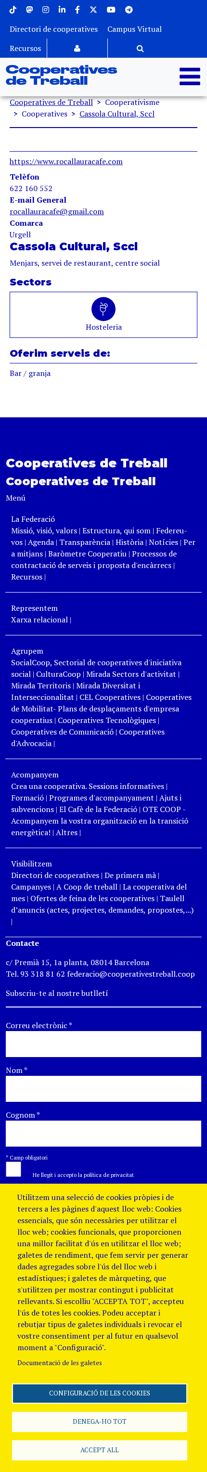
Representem (34, 608)
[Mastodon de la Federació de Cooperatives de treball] (29, 9)
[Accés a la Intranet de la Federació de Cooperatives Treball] (77, 48)
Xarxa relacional (39, 619)
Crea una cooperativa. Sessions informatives (87, 786)
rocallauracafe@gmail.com (57, 211)
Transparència (84, 542)
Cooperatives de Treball (61, 76)
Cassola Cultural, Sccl (117, 113)
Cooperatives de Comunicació (62, 731)
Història (129, 542)
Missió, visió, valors (44, 530)
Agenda (42, 542)
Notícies (164, 542)
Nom (16, 1070)
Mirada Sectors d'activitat (131, 674)
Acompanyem (35, 774)
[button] (78, 1174)
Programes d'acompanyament (101, 797)
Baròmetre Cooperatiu (87, 553)
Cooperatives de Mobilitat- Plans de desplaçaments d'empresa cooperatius (101, 708)
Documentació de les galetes (59, 1362)
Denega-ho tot (100, 1421)
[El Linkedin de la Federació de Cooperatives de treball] (62, 9)
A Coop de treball (86, 886)
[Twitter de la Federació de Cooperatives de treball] (93, 9)
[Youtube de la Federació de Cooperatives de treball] (111, 9)
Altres (67, 832)
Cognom (23, 1115)
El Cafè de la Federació (98, 809)
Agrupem (27, 651)
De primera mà (130, 875)
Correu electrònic (39, 1025)
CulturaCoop (58, 674)
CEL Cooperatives (110, 697)
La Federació (33, 519)
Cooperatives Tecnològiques (107, 720)
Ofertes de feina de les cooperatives (92, 898)
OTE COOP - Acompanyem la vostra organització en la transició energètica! (99, 821)
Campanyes (31, 886)
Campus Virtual (134, 29)
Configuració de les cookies (99, 1393)
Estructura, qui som (116, 530)
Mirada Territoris (41, 685)
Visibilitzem (31, 863)
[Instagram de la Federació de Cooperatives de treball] (46, 9)
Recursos (25, 48)
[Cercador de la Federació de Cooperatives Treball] (140, 48)
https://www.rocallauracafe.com (66, 161)
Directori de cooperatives (54, 29)
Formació (27, 797)
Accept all (99, 1450)
